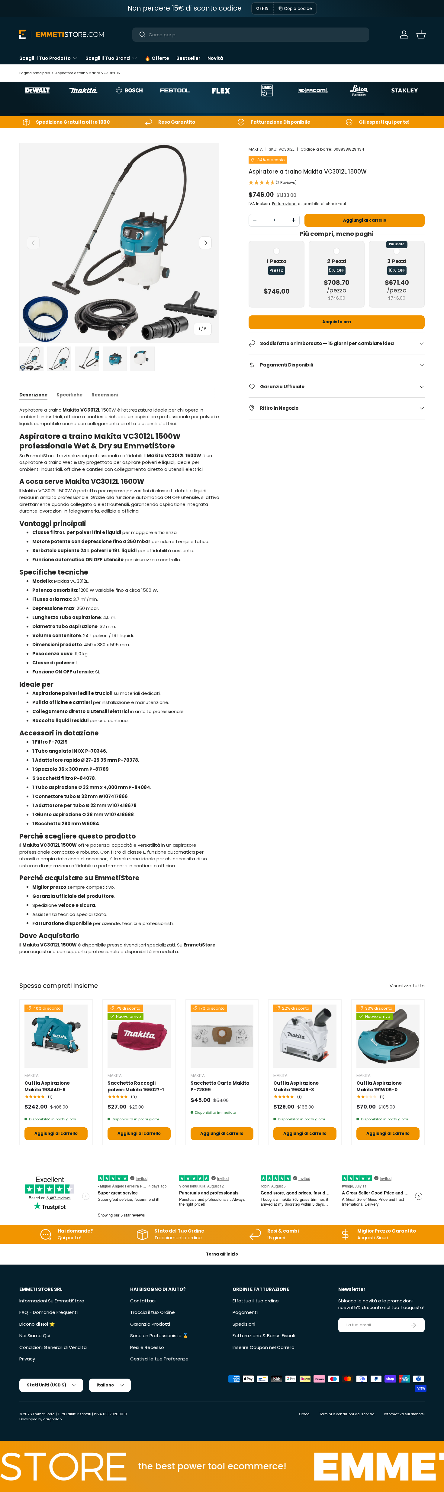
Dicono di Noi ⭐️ (37, 1324)
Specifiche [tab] (69, 395)
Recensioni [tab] (105, 395)
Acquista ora (336, 322)
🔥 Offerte (157, 58)
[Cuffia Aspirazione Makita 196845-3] (304, 1036)
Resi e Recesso (147, 1347)
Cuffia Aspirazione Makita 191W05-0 (379, 1086)
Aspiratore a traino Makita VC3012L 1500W (89, 72)
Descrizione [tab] (33, 395)
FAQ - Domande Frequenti (48, 1312)
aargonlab (52, 1419)
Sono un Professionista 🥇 (159, 1335)
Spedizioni (244, 1324)
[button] (421, 34)
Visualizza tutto (407, 985)
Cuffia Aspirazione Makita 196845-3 (296, 1086)
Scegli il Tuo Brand (107, 58)
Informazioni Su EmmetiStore (51, 1301)
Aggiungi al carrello (364, 220)
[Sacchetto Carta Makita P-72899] (222, 1036)
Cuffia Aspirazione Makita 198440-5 (47, 1086)
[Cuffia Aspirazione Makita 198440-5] (56, 1036)
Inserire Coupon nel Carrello (263, 1347)
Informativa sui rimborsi (404, 1414)
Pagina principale (34, 72)
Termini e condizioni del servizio (346, 1414)
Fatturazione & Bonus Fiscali (264, 1335)
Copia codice (298, 8)
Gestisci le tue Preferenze (159, 1359)
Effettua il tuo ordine (256, 1301)
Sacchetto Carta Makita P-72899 (220, 1086)
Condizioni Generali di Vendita (53, 1347)
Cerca (304, 1414)
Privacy (27, 1359)
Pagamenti (245, 1312)
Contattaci (143, 1301)
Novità (215, 58)
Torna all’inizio (222, 1254)
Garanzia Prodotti (150, 1324)
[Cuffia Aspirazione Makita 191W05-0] (388, 1036)
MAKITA (256, 149)
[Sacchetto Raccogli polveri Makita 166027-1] (139, 1036)
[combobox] (250, 35)
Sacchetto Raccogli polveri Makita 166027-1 (136, 1086)
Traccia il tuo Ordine (152, 1312)
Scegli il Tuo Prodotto (45, 58)
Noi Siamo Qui (34, 1335)
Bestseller (188, 58)
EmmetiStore (43, 1414)
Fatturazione (284, 203)
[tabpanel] (119, 681)
